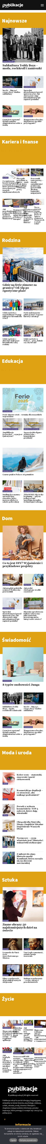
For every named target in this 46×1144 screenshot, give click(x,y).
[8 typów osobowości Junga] (23, 664)
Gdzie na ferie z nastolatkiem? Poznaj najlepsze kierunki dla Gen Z (12, 315)
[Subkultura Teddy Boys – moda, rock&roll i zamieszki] (23, 45)
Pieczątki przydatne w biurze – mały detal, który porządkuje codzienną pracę (22, 184)
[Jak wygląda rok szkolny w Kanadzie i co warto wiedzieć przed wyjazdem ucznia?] (7, 1050)
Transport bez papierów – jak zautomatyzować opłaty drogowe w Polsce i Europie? (20, 214)
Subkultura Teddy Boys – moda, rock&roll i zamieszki (22, 67)
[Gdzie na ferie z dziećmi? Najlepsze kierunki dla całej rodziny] (12, 331)
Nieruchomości (29, 87)
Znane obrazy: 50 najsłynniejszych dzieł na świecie (20, 927)
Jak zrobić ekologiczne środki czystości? (32, 590)
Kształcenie (7, 411)
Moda (5, 831)
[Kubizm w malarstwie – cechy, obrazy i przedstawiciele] (33, 970)
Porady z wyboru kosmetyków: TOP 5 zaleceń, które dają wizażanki (27, 809)
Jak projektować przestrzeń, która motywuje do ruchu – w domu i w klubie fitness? (29, 215)
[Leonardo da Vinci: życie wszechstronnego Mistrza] (12, 944)
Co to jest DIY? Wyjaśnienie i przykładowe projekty (23, 565)
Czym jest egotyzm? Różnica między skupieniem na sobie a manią (12, 122)
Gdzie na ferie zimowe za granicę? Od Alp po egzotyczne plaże (20, 288)
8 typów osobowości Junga (21, 685)
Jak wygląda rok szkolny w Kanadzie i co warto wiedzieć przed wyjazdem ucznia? (7, 1064)
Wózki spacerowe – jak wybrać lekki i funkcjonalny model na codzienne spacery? (29, 1063)
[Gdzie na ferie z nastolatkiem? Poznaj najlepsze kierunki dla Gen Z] (12, 304)
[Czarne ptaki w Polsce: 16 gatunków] (23, 460)
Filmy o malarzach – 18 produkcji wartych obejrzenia (12, 980)
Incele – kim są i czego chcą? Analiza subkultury (11, 92)
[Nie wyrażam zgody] (43, 1134)
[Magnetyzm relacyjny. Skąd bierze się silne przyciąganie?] (33, 111)
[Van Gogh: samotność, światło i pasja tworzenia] (33, 944)
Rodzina (6, 281)
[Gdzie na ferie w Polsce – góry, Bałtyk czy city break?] (33, 331)
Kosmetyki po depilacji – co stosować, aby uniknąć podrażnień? (30, 792)
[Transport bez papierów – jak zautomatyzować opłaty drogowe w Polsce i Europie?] (20, 203)
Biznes (5, 178)
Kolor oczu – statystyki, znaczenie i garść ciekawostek (29, 777)
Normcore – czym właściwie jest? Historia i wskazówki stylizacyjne (30, 840)
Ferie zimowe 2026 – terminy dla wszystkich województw (22, 416)
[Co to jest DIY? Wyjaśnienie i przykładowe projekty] (23, 543)
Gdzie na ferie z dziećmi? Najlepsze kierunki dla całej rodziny (11, 342)
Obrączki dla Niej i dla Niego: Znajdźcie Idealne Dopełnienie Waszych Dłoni (30, 825)
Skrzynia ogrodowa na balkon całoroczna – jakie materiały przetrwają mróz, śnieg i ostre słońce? (33, 615)
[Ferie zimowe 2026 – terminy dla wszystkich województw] (23, 400)
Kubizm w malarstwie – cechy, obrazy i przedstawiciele (33, 980)
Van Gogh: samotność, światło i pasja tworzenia (33, 954)
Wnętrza (6, 559)
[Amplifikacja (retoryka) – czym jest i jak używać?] (12, 424)
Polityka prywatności (28, 1140)
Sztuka (5, 920)
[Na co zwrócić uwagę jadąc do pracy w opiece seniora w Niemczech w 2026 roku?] (39, 202)
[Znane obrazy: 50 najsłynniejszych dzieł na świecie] (23, 904)
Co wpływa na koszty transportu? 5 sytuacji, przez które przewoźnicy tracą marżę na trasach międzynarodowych (11, 186)
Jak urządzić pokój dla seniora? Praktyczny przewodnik (12, 590)
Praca (33, 175)
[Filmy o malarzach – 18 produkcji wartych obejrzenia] (12, 970)
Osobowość (7, 116)
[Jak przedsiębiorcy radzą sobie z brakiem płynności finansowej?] (9, 203)
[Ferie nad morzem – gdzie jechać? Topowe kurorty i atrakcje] (33, 304)
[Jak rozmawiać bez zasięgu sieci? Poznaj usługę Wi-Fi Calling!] (28, 1023)
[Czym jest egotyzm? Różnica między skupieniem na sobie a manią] (12, 111)
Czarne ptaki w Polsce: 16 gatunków (18, 475)
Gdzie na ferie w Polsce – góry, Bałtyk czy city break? (33, 341)
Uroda (5, 783)
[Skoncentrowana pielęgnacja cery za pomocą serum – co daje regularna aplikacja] (10, 1024)
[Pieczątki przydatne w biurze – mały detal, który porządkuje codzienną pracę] (23, 172)
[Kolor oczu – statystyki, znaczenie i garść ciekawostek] (9, 778)
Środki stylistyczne (10, 429)
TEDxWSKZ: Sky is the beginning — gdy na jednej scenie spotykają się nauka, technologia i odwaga (33, 498)
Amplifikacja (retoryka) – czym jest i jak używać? (12, 434)
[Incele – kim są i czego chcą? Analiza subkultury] (12, 82)
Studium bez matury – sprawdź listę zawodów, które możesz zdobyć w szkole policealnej (12, 498)
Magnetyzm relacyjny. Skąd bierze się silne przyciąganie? (33, 121)
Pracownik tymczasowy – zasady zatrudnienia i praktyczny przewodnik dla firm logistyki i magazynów (37, 186)
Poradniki (6, 1028)
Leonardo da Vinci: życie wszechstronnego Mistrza (11, 955)
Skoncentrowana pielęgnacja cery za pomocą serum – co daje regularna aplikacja (10, 1035)
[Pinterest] (5, 1119)
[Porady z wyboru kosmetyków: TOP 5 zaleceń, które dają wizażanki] (9, 810)
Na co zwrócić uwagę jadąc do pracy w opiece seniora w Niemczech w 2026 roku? (39, 215)
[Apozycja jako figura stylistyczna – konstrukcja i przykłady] (33, 424)
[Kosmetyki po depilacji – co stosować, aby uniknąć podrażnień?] (9, 794)
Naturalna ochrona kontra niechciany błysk (18, 1031)
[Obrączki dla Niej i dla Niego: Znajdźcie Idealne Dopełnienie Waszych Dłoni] (9, 826)
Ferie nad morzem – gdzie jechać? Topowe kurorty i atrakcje (33, 315)
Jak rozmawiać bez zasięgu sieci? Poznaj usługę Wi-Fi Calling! (28, 1034)
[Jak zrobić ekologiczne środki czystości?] (33, 580)
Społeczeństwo (8, 61)
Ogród (26, 608)
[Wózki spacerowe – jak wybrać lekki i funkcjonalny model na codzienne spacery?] (29, 1050)
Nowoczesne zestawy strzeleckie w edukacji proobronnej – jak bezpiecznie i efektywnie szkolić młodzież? (19, 1065)
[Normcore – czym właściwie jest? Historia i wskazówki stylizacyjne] (9, 842)
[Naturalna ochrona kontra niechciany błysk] (18, 1023)
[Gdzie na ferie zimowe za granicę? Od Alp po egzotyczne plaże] (23, 264)
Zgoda (13, 1140)
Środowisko (7, 471)
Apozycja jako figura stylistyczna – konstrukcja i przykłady (32, 435)
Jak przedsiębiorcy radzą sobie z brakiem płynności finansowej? (9, 213)
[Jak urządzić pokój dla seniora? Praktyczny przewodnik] (12, 580)
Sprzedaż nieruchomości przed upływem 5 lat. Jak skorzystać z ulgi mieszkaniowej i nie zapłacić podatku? (33, 95)
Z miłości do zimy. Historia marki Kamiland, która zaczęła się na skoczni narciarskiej (30, 858)
